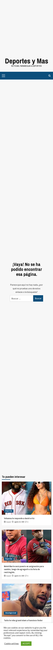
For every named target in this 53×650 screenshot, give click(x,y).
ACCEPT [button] (26, 643)
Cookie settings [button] (11, 643)
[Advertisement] (26, 26)
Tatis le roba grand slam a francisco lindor (23, 620)
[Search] (49, 75)
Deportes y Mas (26, 61)
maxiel (8, 522)
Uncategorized (10, 613)
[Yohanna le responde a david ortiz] (26, 498)
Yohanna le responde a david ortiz (19, 518)
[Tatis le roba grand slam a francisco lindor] (26, 600)
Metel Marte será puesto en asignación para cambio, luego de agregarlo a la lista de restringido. (24, 569)
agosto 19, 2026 (19, 522)
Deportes (8, 511)
